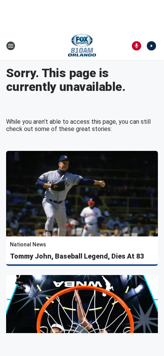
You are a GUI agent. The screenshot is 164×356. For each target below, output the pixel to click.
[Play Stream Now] (151, 45)
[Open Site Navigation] (10, 45)
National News (28, 244)
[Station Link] (82, 46)
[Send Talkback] (136, 45)
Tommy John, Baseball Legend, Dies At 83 (77, 256)
